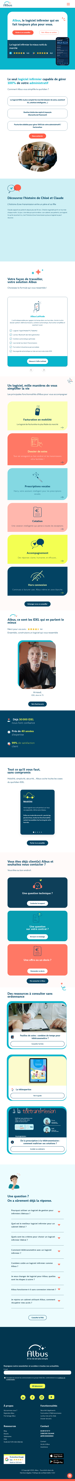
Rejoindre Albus (9, 1413)
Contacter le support (37, 903)
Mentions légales (25, 1473)
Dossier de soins (45, 1419)
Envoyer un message (37, 937)
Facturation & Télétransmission (50, 1413)
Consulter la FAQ (38, 1318)
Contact (43, 1441)
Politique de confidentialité (41, 1473)
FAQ (5, 1439)
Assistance (44, 1447)
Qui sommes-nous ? (10, 1410)
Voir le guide (37, 1096)
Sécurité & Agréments (47, 1410)
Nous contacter (37, 136)
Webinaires (7, 1436)
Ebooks (6, 1434)
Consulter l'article (37, 1044)
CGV (53, 1473)
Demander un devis (37, 971)
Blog (5, 1431)
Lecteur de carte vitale (48, 1416)
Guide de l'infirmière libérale (13, 1442)
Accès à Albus (45, 1444)
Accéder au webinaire (37, 1149)
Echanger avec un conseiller (37, 604)
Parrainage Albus (10, 1416)
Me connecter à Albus (37, 981)
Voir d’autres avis (37, 704)
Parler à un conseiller (22, 32)
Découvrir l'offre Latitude (37, 361)
